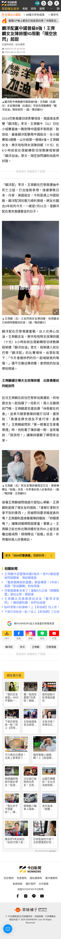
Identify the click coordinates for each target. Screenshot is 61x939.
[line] (34, 896)
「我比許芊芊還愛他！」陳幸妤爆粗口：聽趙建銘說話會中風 (11, 809)
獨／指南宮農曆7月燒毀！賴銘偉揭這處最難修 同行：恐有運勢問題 (30, 697)
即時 (33, 8)
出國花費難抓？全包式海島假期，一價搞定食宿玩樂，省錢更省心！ (48, 782)
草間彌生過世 (10, 9)
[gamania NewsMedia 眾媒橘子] (30, 909)
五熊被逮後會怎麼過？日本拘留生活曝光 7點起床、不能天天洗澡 (30, 723)
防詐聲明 (9, 878)
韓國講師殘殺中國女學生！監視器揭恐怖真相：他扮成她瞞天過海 (11, 782)
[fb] (17, 896)
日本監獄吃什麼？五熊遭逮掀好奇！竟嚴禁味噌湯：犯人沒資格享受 (43, 841)
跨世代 (55, 14)
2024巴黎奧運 (22, 555)
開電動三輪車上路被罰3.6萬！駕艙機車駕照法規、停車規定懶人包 (30, 808)
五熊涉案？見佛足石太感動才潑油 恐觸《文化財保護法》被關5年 (49, 723)
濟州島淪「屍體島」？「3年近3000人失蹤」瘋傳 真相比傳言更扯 (49, 808)
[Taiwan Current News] (37, 3)
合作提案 (43, 883)
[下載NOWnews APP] (43, 3)
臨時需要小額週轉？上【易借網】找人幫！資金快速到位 (43, 756)
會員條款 (17, 883)
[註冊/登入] (56, 3)
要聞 (42, 8)
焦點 (25, 8)
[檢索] (50, 3)
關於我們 (30, 883)
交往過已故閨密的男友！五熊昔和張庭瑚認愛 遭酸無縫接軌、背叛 (30, 782)
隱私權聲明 (36, 878)
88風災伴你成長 (35, 14)
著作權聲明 (51, 878)
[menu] (58, 8)
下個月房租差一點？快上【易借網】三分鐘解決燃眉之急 (11, 725)
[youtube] (42, 896)
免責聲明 (22, 878)
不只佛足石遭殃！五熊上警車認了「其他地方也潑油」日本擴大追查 (16, 756)
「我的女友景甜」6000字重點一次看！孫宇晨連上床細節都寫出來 (12, 697)
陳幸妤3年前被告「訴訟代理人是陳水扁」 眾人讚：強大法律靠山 (16, 841)
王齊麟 (35, 646)
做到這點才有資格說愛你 (48, 697)
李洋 (22, 646)
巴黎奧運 (51, 646)
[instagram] (25, 896)
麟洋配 (9, 646)
